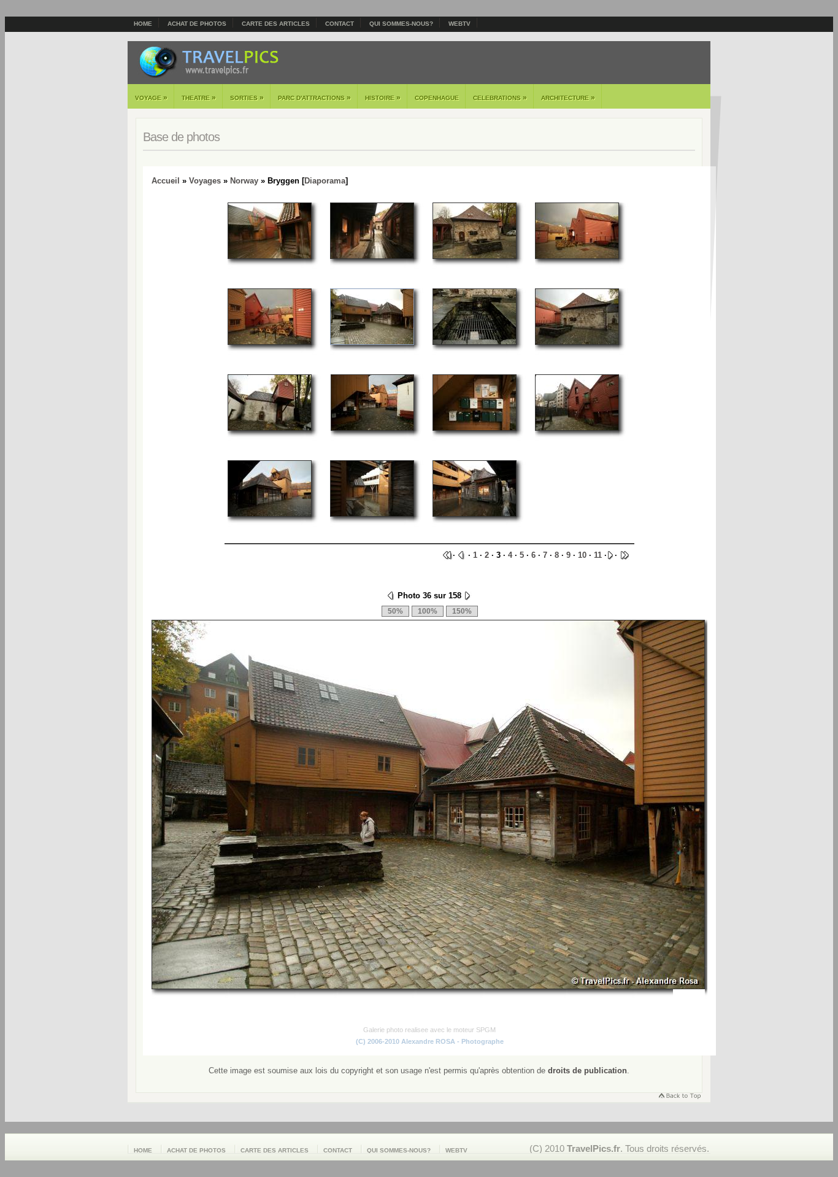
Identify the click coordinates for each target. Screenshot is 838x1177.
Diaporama (324, 180)
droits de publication (587, 1070)
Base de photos (181, 137)
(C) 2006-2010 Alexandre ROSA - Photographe (430, 1041)
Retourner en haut (679, 1097)
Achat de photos (196, 23)
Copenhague (437, 98)
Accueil (166, 180)
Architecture (568, 97)
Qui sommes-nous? (401, 23)
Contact (339, 23)
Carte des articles (276, 23)
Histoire (383, 97)
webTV (459, 23)
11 (598, 555)
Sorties (247, 97)
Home (143, 23)
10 (582, 555)
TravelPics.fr (593, 1148)
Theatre (199, 97)
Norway (244, 180)
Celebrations (500, 97)
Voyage (151, 97)
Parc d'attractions (314, 97)
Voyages (205, 180)
